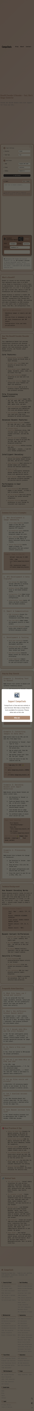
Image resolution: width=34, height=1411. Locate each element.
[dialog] (17, 705)
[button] (17, 718)
